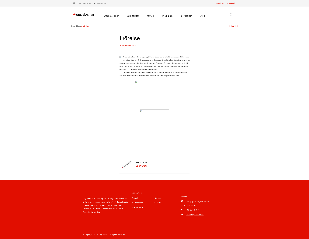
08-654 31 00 (101, 3)
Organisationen (111, 16)
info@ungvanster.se (83, 3)
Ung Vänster (142, 166)
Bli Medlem (186, 16)
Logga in (232, 3)
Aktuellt (135, 198)
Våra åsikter (133, 16)
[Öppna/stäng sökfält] (231, 14)
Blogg (78, 26)
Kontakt (151, 16)
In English (167, 16)
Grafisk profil (137, 207)
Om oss (157, 198)
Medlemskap (137, 203)
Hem (73, 26)
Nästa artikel (233, 26)
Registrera (220, 3)
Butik (202, 16)
